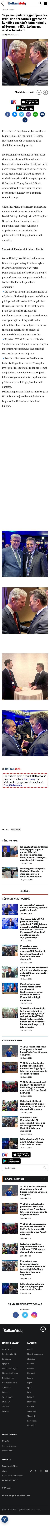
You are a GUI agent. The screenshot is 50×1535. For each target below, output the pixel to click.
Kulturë (30, 1397)
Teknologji (31, 1411)
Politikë (30, 1363)
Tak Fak (5, 1406)
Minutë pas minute (35, 1354)
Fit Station (6, 1359)
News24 (5, 1441)
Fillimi (4, 10)
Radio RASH (7, 1450)
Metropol (31, 1401)
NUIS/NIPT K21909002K (12, 1475)
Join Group (29, 779)
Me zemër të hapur (10, 1373)
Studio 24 (6, 1401)
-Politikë (11, 10)
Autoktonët (7, 1349)
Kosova (30, 1378)
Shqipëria (31, 1359)
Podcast (5, 1392)
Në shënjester (8, 1378)
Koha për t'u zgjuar (10, 1368)
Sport (29, 1387)
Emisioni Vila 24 (9, 1354)
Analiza (30, 1406)
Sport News (7, 1397)
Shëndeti (31, 1416)
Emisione (31, 1425)
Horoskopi (32, 1420)
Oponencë (6, 1387)
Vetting (5, 1411)
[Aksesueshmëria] (4, 1519)
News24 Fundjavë (9, 1382)
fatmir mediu (15, 829)
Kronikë (30, 1368)
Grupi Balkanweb (13, 785)
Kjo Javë (5, 1363)
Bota (29, 1392)
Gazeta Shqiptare (9, 1445)
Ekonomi (31, 1373)
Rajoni (29, 1382)
